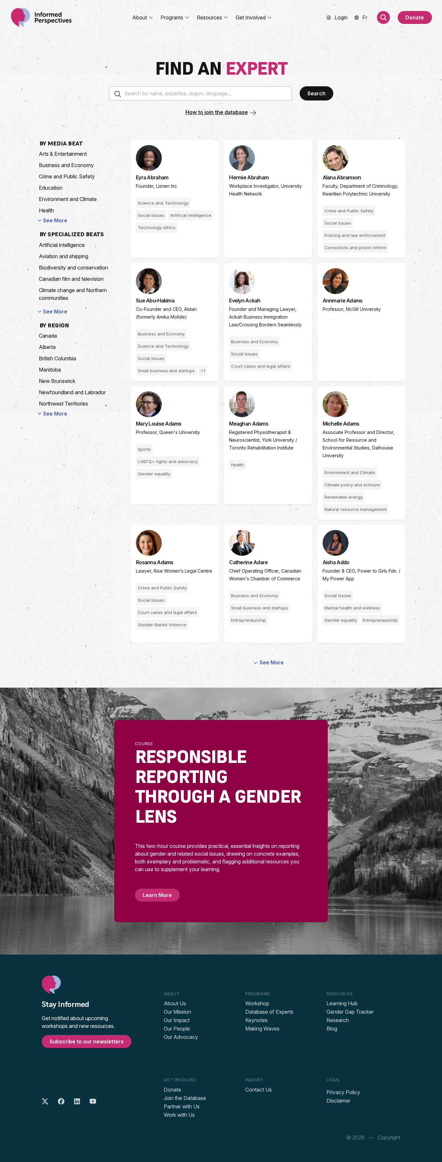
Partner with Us (182, 1106)
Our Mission (177, 1012)
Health (46, 210)
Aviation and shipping (63, 256)
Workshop (257, 1003)
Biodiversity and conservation (73, 267)
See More (55, 220)
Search (316, 93)
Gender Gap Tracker (350, 1012)
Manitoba (50, 369)
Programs (171, 17)
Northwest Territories (63, 403)
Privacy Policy (343, 1092)
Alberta (47, 347)
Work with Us (179, 1115)
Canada (48, 336)
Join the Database (185, 1098)
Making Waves (262, 1028)
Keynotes (256, 1020)
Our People (177, 1028)
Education (50, 188)
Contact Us (258, 1089)
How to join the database (216, 112)
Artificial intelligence (62, 245)
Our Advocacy (181, 1037)
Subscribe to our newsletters (87, 1041)
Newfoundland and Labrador (72, 392)
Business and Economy (66, 165)
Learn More (157, 895)
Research (337, 1020)
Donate (414, 17)
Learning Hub (342, 1003)
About (139, 17)
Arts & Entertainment (63, 154)
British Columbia (57, 358)
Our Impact (177, 1020)
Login (341, 17)
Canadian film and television (71, 279)
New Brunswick (57, 381)
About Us (175, 1003)
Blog (331, 1028)
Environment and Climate (68, 199)
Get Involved (251, 17)
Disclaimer (338, 1100)
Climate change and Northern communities (73, 294)
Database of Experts (269, 1012)
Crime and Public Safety (67, 176)
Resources (209, 17)
